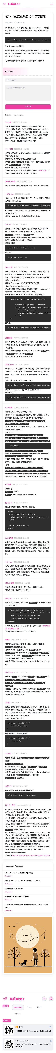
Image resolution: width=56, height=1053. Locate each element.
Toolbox (17, 1014)
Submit (28, 107)
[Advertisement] (28, 945)
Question (18, 1007)
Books (39, 1007)
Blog (30, 1007)
